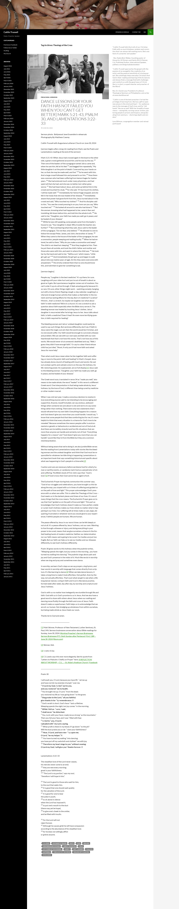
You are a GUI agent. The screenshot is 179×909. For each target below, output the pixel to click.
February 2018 (8, 349)
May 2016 (7, 410)
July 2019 (7, 305)
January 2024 (8, 153)
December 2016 (9, 390)
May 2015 (7, 445)
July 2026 (7, 69)
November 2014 (9, 463)
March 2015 (8, 451)
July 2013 (7, 509)
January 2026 (8, 86)
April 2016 (7, 413)
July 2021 (7, 235)
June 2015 (7, 442)
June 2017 (7, 372)
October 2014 (8, 466)
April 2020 (7, 279)
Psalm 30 (89, 849)
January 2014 (8, 492)
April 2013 (7, 518)
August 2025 (8, 101)
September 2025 (9, 98)
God (78, 843)
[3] (46, 475)
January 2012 (8, 556)
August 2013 (8, 506)
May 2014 (7, 480)
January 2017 (8, 387)
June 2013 (7, 512)
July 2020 (7, 270)
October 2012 (8, 533)
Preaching (45, 97)
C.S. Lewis (46, 843)
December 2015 (9, 425)
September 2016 (9, 398)
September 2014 (9, 469)
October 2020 (8, 261)
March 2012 (8, 550)
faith (72, 843)
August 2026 (8, 66)
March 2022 (8, 212)
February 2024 (8, 150)
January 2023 (8, 183)
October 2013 (8, 501)
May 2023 (7, 177)
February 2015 (8, 454)
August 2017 (8, 366)
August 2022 (8, 197)
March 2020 (8, 282)
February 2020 (8, 285)
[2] (85, 461)
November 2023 (9, 159)
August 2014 (8, 471)
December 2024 (9, 124)
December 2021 (9, 221)
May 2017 (7, 375)
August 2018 (8, 337)
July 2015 (7, 439)
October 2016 (8, 396)
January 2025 (8, 121)
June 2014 (7, 477)
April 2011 (7, 571)
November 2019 (9, 293)
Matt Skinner (78, 849)
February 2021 (8, 250)
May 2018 (7, 340)
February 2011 (8, 574)
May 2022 (7, 206)
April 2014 (7, 483)
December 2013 (9, 495)
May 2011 (7, 568)
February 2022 (8, 215)
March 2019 (8, 317)
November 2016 (9, 393)
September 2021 (9, 229)
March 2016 (8, 416)
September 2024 (9, 133)
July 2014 (7, 474)
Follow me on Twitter (10, 48)
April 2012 (7, 547)
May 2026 (7, 75)
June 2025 (7, 107)
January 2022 (8, 218)
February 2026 (8, 83)
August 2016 (8, 401)
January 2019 (8, 323)
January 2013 (8, 527)
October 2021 (8, 226)
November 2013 (9, 498)
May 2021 (7, 241)
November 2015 (9, 428)
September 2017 (9, 363)
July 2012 (7, 541)
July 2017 (7, 369)
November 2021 (9, 223)
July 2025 (7, 104)
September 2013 (9, 504)
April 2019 (7, 314)
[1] (88, 368)
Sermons (53, 97)
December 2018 (9, 326)
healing (86, 843)
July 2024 (7, 139)
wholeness (47, 855)
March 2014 (8, 486)
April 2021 (7, 244)
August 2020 (8, 267)
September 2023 (9, 165)
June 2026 (7, 72)
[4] (67, 572)
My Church (7, 53)
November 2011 (9, 559)
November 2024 (9, 127)
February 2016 (8, 419)
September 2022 (9, 194)
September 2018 (9, 334)
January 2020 (8, 288)
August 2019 (8, 302)
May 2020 (7, 276)
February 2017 (8, 384)
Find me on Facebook (10, 45)
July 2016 (7, 404)
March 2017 (8, 381)
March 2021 (8, 247)
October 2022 (8, 191)
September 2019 (9, 299)
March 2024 (8, 148)
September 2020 (9, 264)
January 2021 (8, 253)
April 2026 (7, 78)
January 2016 (8, 422)
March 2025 (8, 115)
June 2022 (7, 203)
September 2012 (9, 536)
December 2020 (9, 256)
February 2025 (8, 118)
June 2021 (7, 238)
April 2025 (7, 113)
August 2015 (8, 436)
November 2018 (9, 328)
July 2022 (7, 200)
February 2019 (8, 320)
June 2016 (7, 407)
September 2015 (9, 434)
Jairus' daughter (69, 846)
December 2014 (9, 460)
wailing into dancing (81, 852)
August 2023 (8, 168)
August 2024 (8, 136)
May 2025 (7, 110)
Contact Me (136, 32)
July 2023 (7, 171)
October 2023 (8, 162)
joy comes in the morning (52, 849)
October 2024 (8, 130)
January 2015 (8, 457)
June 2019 (7, 308)
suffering (46, 852)
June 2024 (7, 142)
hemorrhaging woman (51, 846)
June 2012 (7, 544)
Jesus (81, 846)
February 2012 (8, 553)
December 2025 (9, 89)
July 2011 (7, 565)
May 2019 (7, 311)
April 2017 (7, 378)
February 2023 (8, 180)
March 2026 (8, 80)
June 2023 (7, 174)
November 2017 (9, 358)
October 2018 (8, 331)
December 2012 (9, 530)
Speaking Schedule (122, 32)
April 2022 (7, 209)
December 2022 (9, 185)
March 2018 (8, 346)
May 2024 (7, 145)
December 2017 (9, 355)
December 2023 (9, 156)
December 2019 (9, 291)
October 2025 (8, 95)
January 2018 (8, 352)
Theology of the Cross (61, 852)
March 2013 (8, 521)
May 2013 (7, 515)
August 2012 (8, 539)
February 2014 (8, 489)
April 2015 (7, 448)
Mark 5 (67, 849)
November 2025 (9, 92)
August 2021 (8, 232)
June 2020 (7, 273)
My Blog (6, 51)
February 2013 (8, 524)
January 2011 (8, 576)
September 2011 (9, 562)
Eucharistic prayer (59, 843)
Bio (145, 32)
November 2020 (9, 258)
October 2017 (8, 361)
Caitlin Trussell (11, 32)
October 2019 (8, 296)
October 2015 (8, 431)
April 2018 (7, 343)
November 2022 (9, 188)
